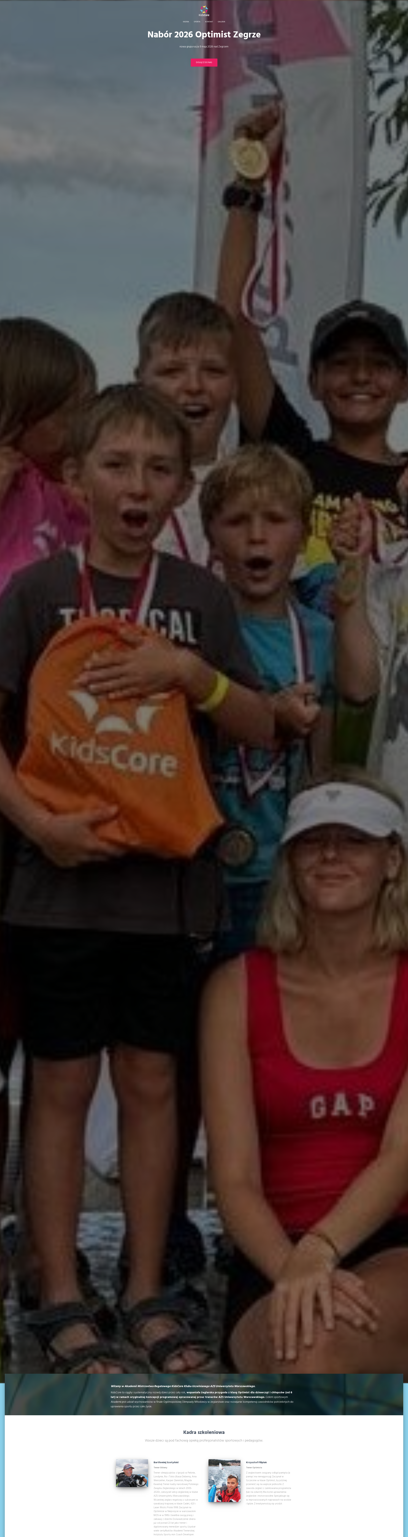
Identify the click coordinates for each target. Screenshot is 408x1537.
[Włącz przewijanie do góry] (402, 1531)
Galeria (221, 21)
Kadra (186, 21)
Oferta (197, 21)
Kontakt (209, 21)
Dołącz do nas (204, 62)
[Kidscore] (204, 11)
